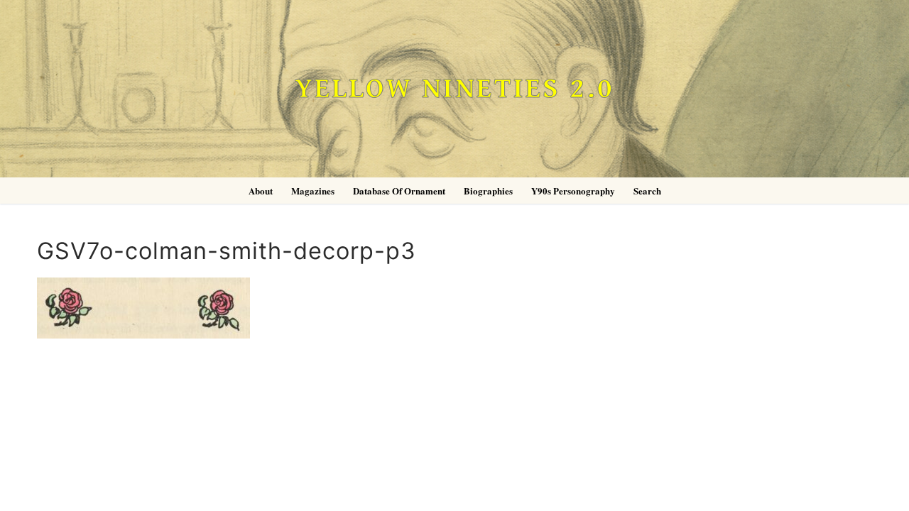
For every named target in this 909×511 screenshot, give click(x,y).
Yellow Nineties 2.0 (454, 89)
